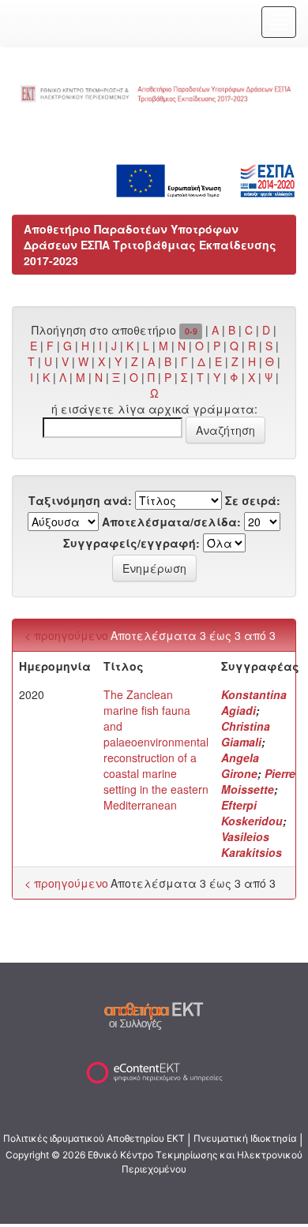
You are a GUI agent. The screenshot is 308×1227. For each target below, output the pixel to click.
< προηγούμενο (66, 635)
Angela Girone (240, 765)
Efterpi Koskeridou (252, 813)
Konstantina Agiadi (254, 702)
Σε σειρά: (252, 500)
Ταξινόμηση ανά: (80, 500)
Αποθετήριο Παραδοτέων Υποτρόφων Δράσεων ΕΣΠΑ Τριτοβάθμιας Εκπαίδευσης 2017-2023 (150, 244)
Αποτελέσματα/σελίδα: (171, 521)
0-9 (191, 331)
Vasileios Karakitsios (251, 844)
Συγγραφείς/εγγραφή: (131, 543)
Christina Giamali (245, 734)
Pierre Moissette (258, 781)
